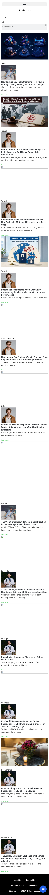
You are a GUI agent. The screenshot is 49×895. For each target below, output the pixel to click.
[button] (24, 4)
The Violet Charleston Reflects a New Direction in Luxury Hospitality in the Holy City (23, 523)
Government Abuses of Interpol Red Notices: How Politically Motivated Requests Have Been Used (23, 222)
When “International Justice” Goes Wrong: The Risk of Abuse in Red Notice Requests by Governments (23, 152)
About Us (17, 880)
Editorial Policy (17, 885)
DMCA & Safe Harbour (30, 891)
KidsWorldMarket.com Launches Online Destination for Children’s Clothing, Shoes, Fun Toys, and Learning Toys (23, 724)
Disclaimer (33, 885)
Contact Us (30, 880)
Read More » (5, 95)
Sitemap (12, 891)
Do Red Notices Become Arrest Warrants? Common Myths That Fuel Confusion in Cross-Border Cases (23, 292)
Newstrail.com (25, 10)
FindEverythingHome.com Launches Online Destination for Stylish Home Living (21, 789)
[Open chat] (43, 889)
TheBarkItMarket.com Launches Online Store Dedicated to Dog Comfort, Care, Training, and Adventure (23, 858)
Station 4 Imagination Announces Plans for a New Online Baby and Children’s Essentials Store (24, 590)
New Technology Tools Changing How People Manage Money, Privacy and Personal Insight (22, 83)
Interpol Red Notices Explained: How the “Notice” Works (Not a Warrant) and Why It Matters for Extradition (24, 427)
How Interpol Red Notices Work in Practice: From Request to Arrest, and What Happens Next (24, 358)
